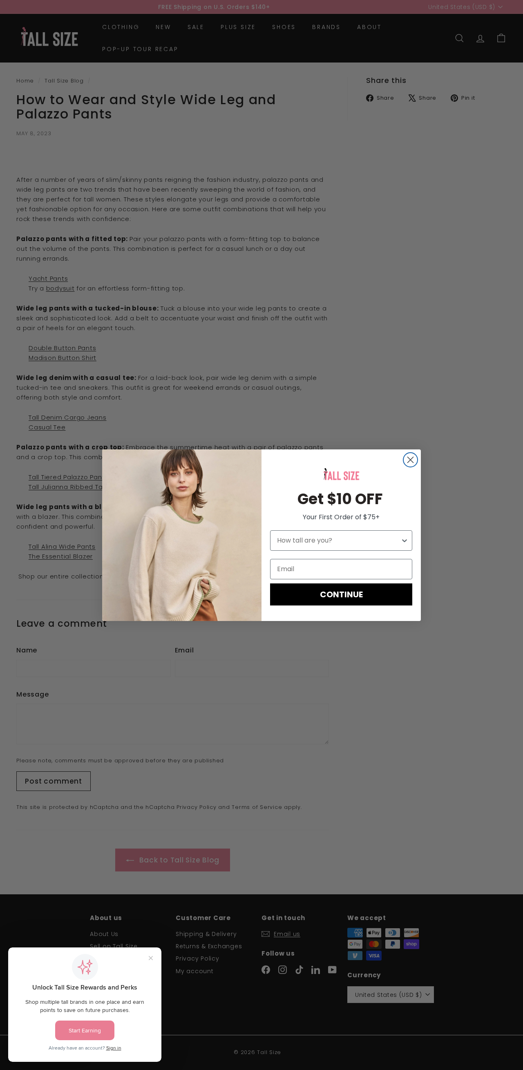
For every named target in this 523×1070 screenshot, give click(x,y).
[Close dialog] (410, 460)
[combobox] (338, 540)
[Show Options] (404, 540)
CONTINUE (341, 594)
